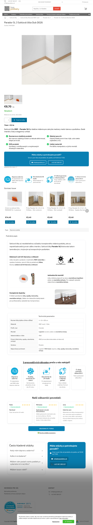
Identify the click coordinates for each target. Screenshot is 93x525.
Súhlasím (69, 521)
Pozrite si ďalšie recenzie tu (47, 433)
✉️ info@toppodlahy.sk (38, 162)
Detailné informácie (9, 167)
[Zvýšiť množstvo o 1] (11, 119)
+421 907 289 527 (58, 464)
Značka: (9, 25)
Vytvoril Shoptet (84, 521)
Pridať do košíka (20, 120)
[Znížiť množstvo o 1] (11, 121)
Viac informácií (63, 518)
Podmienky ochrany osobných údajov (14, 493)
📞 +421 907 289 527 (56, 162)
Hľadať (57, 8)
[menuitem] (5, 14)
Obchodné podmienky (44, 2)
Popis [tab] (6, 230)
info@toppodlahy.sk (59, 459)
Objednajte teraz (46, 428)
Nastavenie (55, 521)
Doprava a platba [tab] (15, 230)
